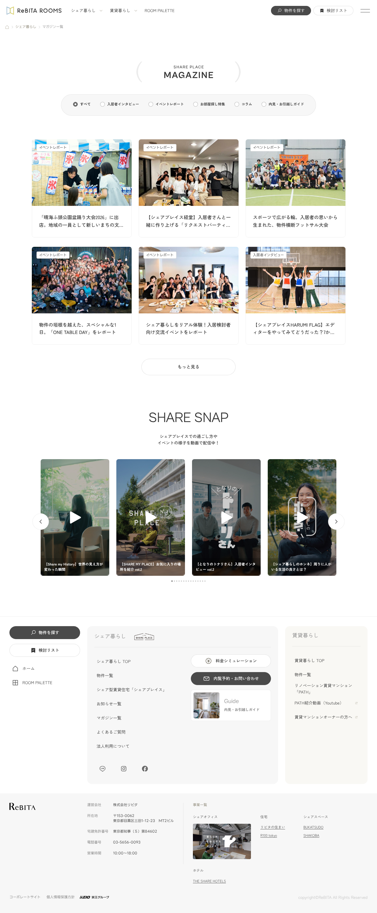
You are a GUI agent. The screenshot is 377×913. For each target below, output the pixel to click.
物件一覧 (105, 676)
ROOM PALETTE (160, 11)
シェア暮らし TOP (113, 661)
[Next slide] (336, 521)
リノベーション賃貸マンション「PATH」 (323, 689)
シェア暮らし (83, 11)
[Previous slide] (40, 521)
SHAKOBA (311, 835)
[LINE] (102, 768)
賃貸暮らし (120, 11)
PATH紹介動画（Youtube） (319, 703)
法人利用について (113, 746)
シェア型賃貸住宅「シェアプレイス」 (132, 690)
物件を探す (294, 11)
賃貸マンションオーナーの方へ (323, 717)
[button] (172, 581)
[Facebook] (145, 768)
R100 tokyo (268, 835)
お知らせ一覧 (109, 704)
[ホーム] (7, 27)
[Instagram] (123, 768)
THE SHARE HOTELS (209, 881)
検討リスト (337, 11)
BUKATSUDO (313, 827)
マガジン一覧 (109, 718)
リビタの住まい (272, 827)
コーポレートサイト (25, 897)
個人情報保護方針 (61, 897)
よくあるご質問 (111, 732)
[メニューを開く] (365, 11)
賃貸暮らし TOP (309, 661)
